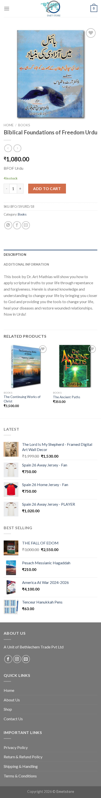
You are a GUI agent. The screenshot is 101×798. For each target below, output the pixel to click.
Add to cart (47, 188)
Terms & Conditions (20, 775)
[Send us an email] (26, 659)
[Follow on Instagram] (17, 659)
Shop (8, 709)
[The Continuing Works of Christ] (26, 366)
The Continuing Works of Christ (22, 399)
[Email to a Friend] (26, 225)
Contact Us (13, 718)
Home (8, 125)
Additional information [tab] (26, 264)
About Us (12, 699)
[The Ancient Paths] (75, 366)
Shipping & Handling (21, 766)
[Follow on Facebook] (8, 659)
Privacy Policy (16, 747)
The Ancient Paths (66, 397)
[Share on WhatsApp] (8, 225)
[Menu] (7, 8)
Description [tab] (15, 255)
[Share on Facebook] (17, 225)
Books (24, 125)
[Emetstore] (50, 8)
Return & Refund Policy (23, 756)
